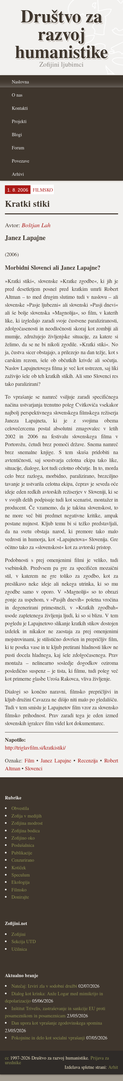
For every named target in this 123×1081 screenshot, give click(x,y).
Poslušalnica (22, 845)
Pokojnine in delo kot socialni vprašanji (48, 1038)
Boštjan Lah (36, 225)
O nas (17, 95)
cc (7, 1058)
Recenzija (88, 760)
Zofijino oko (23, 838)
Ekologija (20, 882)
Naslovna (20, 81)
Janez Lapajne (56, 760)
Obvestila (20, 808)
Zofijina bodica (25, 830)
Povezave (20, 161)
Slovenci (33, 768)
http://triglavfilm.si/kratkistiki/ (35, 747)
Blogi (17, 134)
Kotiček (18, 867)
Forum (18, 147)
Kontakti (20, 108)
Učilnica (19, 949)
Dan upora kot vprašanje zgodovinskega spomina (56, 1023)
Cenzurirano (22, 860)
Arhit (113, 1067)
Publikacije (21, 852)
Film (29, 760)
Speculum (20, 875)
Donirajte (20, 897)
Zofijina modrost (27, 823)
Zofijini (18, 934)
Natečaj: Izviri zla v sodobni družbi (44, 986)
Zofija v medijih (26, 816)
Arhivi (18, 174)
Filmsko (19, 889)
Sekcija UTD (23, 941)
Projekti (19, 121)
